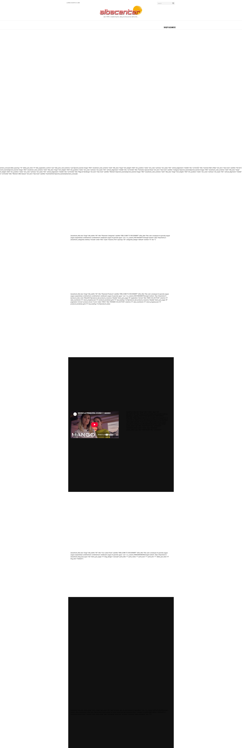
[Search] (173, 3)
